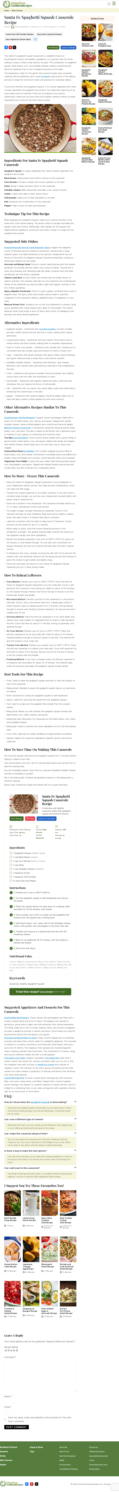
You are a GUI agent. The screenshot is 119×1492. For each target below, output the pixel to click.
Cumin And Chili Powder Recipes (19, 34)
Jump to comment (46, 818)
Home (6, 11)
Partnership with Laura (98, 1465)
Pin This (30, 818)
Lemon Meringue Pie (14, 1078)
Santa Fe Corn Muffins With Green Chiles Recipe (104, 161)
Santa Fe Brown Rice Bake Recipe (105, 130)
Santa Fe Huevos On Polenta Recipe (88, 102)
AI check (45, 76)
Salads (3, 1465)
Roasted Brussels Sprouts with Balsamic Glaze (27, 247)
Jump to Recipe (68, 47)
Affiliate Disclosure (97, 1451)
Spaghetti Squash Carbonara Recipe (86, 131)
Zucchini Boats (20, 438)
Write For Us (64, 1451)
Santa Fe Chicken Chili (87, 45)
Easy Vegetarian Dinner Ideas (18, 39)
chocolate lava (52, 1058)
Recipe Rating (11, 1347)
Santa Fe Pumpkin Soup (104, 45)
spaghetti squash (40, 1102)
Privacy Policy (65, 1465)
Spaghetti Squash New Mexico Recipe (88, 160)
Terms (91, 1460)
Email (7, 1407)
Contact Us (93, 1447)
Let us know (46, 991)
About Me (63, 1447)
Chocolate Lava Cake (14, 1058)
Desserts (4, 1451)
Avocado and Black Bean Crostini (20, 1038)
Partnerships (94, 1469)
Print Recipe (53, 47)
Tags (32, 1451)
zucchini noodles (47, 329)
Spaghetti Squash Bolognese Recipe (86, 73)
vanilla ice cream (45, 1064)
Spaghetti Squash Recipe (105, 101)
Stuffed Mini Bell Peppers (16, 1018)
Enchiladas (29, 451)
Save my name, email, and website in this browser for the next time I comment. (39, 1419)
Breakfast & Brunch (8, 1447)
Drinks (3, 1456)
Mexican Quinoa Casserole (17, 428)
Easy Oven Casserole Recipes (49, 34)
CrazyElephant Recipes (69, 1469)
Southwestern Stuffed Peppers (19, 418)
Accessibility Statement (98, 1456)
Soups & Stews (36, 1447)
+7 (35, 39)
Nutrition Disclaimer (68, 1456)
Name (8, 1396)
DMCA (62, 1460)
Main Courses (17, 11)
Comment (10, 1357)
